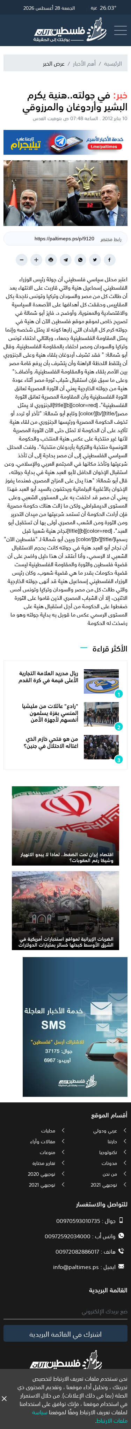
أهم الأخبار (84, 62)
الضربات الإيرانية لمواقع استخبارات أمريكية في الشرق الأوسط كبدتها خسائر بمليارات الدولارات (66, 941)
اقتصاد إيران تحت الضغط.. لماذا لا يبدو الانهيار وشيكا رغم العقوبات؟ (67, 857)
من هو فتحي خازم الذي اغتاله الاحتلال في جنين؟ (51, 741)
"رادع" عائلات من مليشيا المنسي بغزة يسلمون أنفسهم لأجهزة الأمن (50, 712)
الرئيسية (113, 62)
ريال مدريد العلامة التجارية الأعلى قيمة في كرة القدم (48, 676)
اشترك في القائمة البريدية (65, 1333)
